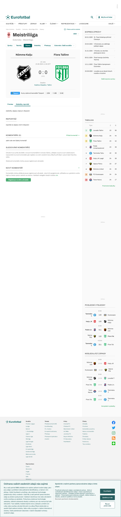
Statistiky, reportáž (22, 104)
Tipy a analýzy (86, 444)
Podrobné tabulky (108, 186)
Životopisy (85, 436)
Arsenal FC (67, 424)
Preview (10, 104)
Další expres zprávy (108, 79)
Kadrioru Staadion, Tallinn (43, 85)
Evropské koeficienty (51, 431)
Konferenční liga (30, 451)
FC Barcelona (67, 439)
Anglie (27, 471)
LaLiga (28, 426)
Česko (28, 466)
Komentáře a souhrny (88, 429)
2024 (75, 34)
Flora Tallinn (61, 54)
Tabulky (19, 45)
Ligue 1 (28, 434)
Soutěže (10, 24)
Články (84, 421)
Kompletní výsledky (108, 406)
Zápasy (33, 24)
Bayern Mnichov (68, 436)
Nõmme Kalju (24, 54)
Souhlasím (107, 491)
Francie (28, 474)
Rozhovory (85, 441)
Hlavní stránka (10, 29)
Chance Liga (29, 436)
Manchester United (69, 429)
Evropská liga (29, 449)
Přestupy (22, 24)
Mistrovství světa (30, 454)
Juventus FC (67, 434)
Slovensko (29, 469)
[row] (100, 130)
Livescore (84, 24)
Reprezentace (67, 24)
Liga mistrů (29, 446)
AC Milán (66, 431)
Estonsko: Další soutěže (63, 45)
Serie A (28, 429)
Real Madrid (67, 441)
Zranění (47, 439)
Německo (28, 479)
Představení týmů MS (51, 424)
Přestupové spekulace (51, 436)
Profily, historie (86, 439)
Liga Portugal (29, 441)
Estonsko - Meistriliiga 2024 (30, 29)
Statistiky (37, 45)
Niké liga (28, 439)
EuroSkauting (48, 426)
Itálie (27, 476)
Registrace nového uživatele (18, 180)
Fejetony (84, 434)
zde (57, 175)
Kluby (42, 24)
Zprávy (9, 45)
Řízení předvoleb (107, 505)
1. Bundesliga (29, 431)
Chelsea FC (67, 426)
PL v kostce (48, 429)
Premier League (30, 424)
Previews (85, 426)
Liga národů (29, 456)
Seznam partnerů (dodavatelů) (66, 499)
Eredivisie (28, 444)
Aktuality (84, 424)
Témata (47, 421)
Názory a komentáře (88, 431)
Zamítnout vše (107, 497)
